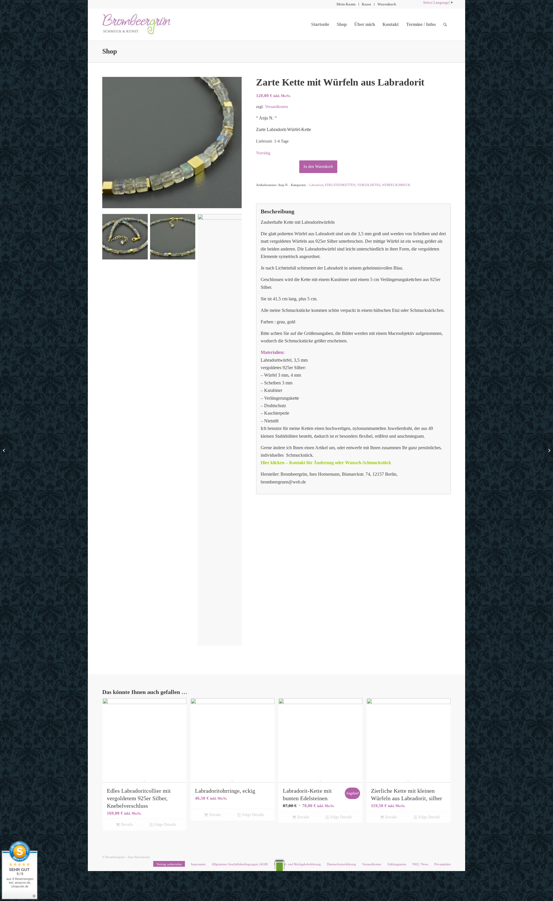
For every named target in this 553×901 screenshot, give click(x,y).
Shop (109, 51)
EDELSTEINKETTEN (340, 185)
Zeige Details (164, 824)
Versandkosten (276, 106)
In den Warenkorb (318, 166)
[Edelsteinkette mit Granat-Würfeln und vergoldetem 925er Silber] (548, 450)
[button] (279, 866)
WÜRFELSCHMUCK (396, 185)
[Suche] (445, 24)
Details (126, 824)
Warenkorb (386, 4)
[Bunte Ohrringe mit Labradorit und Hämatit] (4, 450)
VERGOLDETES (368, 185)
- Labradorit (315, 185)
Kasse (366, 4)
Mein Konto (346, 4)
